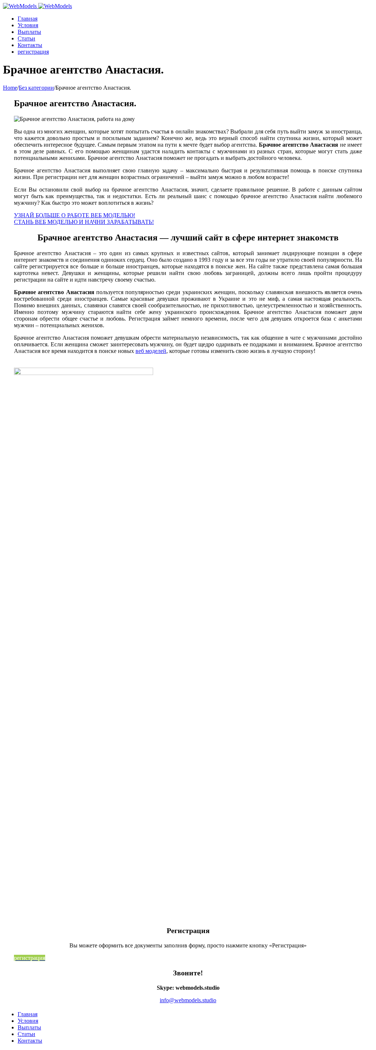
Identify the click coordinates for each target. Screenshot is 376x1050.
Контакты (30, 1041)
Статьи (26, 1034)
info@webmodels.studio (188, 1000)
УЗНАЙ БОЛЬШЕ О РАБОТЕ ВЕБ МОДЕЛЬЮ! (74, 215)
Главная (27, 1014)
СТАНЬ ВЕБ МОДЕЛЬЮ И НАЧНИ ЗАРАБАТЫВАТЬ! (84, 222)
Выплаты (29, 1027)
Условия (28, 1021)
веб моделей (150, 351)
